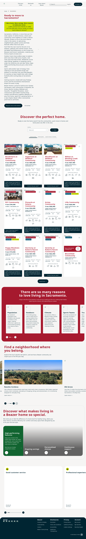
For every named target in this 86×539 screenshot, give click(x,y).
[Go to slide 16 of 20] (18, 512)
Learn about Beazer (41, 4)
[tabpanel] (43, 212)
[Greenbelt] (76, 174)
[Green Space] (72, 174)
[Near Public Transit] (13, 178)
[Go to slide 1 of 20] (9, 512)
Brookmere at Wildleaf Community (11, 159)
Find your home (20, 4)
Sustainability (40, 524)
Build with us (31, 4)
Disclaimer (28, 105)
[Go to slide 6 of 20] (12, 512)
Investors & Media (41, 522)
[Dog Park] (36, 266)
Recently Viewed (79, 527)
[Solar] (66, 174)
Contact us (78, 4)
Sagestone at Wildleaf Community (30, 159)
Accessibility (53, 527)
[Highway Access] (13, 218)
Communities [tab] (33, 136)
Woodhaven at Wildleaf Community (51, 159)
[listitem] (33, 487)
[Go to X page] (12, 521)
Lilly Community (72, 202)
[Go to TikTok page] (9, 521)
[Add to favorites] (20, 146)
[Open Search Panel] (50, 4)
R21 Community (12, 202)
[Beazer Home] (9, 4)
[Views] (79, 174)
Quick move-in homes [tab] (50, 136)
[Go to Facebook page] (4, 521)
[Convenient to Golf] (19, 174)
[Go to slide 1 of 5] (8, 403)
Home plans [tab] (41, 136)
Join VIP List (78, 248)
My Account (77, 522)
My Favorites (78, 524)
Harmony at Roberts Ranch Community (31, 250)
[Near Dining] (13, 174)
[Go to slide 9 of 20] (14, 512)
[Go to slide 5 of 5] (11, 403)
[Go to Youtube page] (15, 521)
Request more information (13, 105)
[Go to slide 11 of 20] (15, 512)
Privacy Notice (67, 522)
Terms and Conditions (55, 524)
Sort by (29, 127)
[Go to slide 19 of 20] (20, 512)
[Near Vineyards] (16, 174)
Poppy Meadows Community (12, 249)
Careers (39, 527)
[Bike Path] (69, 174)
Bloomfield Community (70, 255)
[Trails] (26, 220)
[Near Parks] (6, 174)
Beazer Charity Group (42, 529)
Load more (42, 281)
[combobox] (38, 130)
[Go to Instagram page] (7, 521)
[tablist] (43, 136)
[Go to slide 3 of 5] (10, 403)
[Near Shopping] (10, 174)
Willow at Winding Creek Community (71, 159)
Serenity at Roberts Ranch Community (51, 250)
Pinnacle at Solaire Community (30, 204)
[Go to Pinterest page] (18, 521)
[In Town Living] (16, 215)
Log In (69, 4)
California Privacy (68, 524)
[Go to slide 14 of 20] (17, 512)
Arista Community (50, 203)
